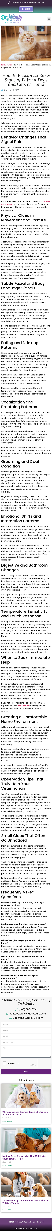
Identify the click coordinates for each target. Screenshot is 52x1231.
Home (4, 64)
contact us (23, 705)
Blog (10, 64)
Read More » (7, 1121)
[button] (49, 19)
